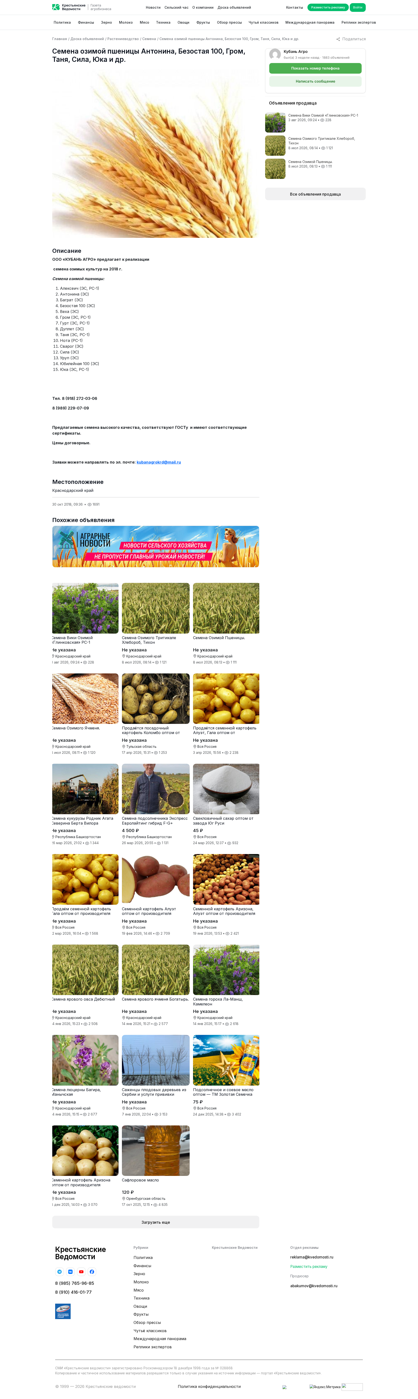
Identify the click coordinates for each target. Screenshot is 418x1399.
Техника (163, 22)
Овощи (183, 22)
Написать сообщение (315, 81)
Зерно (106, 22)
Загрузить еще (156, 1222)
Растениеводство (123, 39)
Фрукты (203, 22)
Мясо (144, 22)
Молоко (126, 22)
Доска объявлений (234, 7)
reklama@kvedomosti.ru (311, 1257)
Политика (62, 22)
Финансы (86, 22)
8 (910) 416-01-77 (73, 1292)
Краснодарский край (72, 490)
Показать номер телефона (315, 68)
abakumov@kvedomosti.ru (313, 1286)
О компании (203, 7)
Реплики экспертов (359, 22)
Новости (153, 7)
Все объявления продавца (315, 194)
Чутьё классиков (263, 22)
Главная (59, 39)
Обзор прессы (229, 22)
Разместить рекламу (328, 7)
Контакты (294, 7)
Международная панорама (310, 22)
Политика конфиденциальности (209, 1386)
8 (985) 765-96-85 (74, 1283)
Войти (357, 7)
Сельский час (176, 7)
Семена (149, 39)
